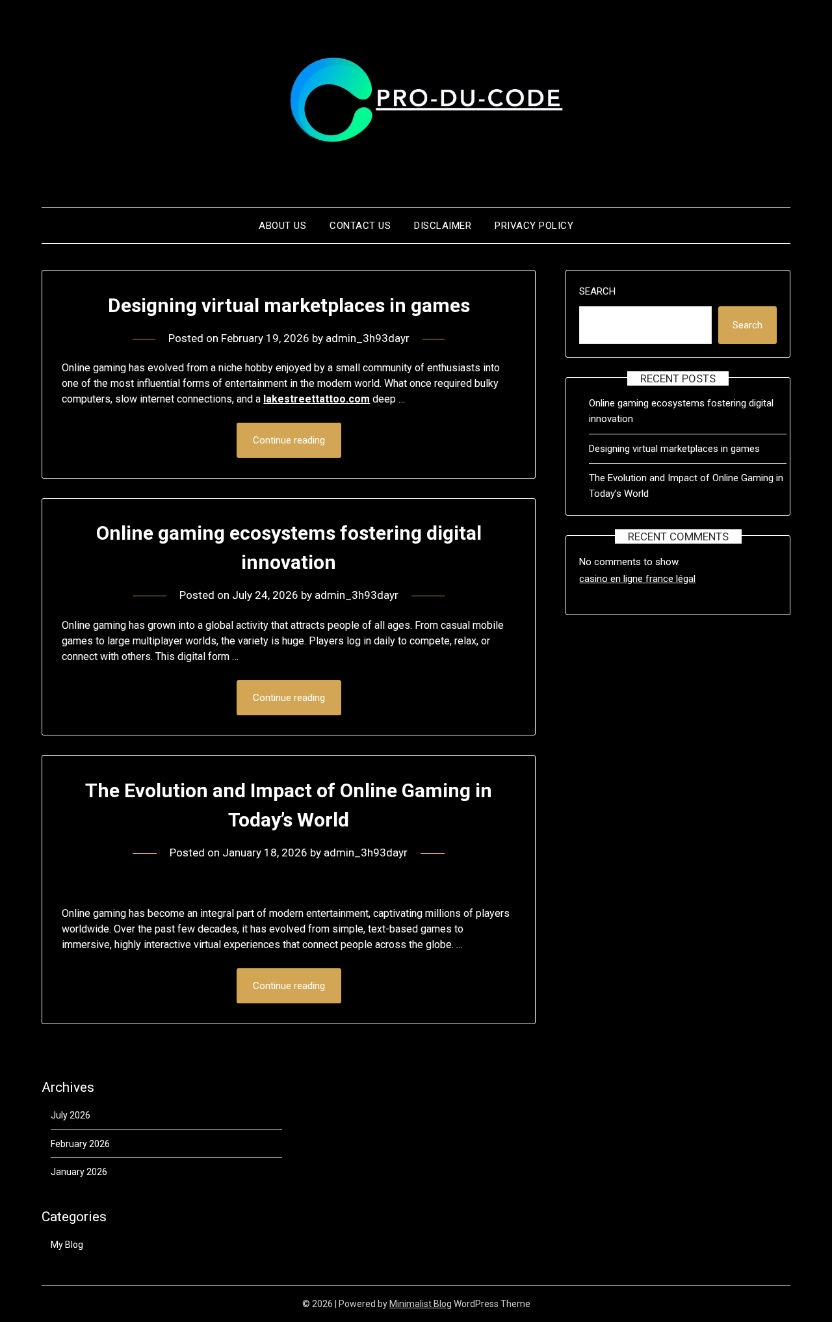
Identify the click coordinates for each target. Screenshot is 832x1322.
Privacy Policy (534, 225)
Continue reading (289, 440)
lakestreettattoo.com (316, 399)
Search (597, 291)
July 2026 (70, 1115)
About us (282, 225)
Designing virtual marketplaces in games (289, 305)
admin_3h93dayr (368, 338)
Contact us (360, 225)
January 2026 (79, 1172)
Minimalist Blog (420, 1304)
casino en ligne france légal (637, 579)
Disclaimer (442, 225)
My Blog (67, 1244)
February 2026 (80, 1144)
